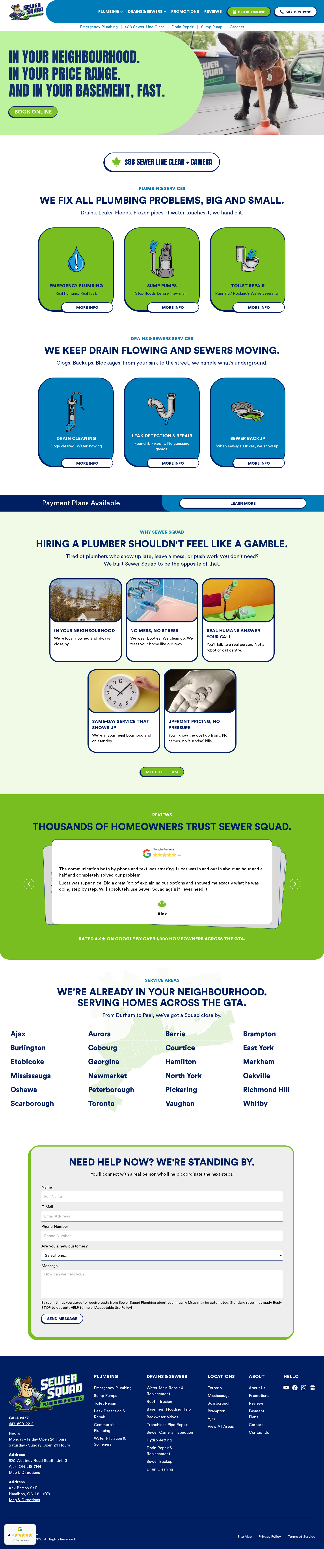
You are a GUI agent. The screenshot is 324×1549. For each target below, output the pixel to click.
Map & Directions (24, 1473)
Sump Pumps (105, 1396)
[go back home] (26, 11)
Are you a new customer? (64, 1246)
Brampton (216, 1411)
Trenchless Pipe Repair (167, 1425)
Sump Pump (211, 27)
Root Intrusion (159, 1402)
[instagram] (303, 1387)
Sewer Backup (159, 1461)
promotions (185, 11)
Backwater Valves (162, 1417)
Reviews (256, 1403)
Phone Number (54, 1227)
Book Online (33, 112)
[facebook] (295, 1387)
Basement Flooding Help (169, 1409)
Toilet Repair (105, 1403)
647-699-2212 (21, 1424)
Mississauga (218, 1396)
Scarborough (219, 1403)
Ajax (211, 1419)
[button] (113, 11)
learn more (243, 503)
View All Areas (221, 1426)
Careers (237, 27)
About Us (257, 1388)
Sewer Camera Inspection (170, 1432)
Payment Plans (256, 1414)
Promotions (259, 1396)
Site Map (244, 1536)
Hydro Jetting (159, 1440)
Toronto (215, 1388)
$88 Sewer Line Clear (144, 27)
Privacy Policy (270, 1536)
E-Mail (47, 1207)
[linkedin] (312, 1387)
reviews (213, 11)
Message (49, 1266)
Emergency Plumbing (99, 27)
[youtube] (286, 1387)
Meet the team (162, 772)
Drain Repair (182, 27)
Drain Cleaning (160, 1469)
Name (46, 1187)
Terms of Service (301, 1536)
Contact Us (259, 1432)
